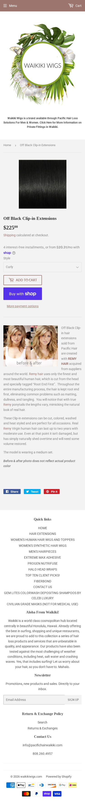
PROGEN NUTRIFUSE (43, 563)
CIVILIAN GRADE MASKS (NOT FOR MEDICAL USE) (42, 604)
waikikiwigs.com (31, 776)
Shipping (9, 235)
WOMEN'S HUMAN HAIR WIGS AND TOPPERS (43, 540)
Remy (7, 404)
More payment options (23, 306)
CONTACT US (42, 587)
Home (7, 145)
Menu (13, 6)
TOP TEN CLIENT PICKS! (42, 575)
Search (42, 722)
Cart (78, 6)
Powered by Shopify (58, 776)
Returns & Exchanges (43, 728)
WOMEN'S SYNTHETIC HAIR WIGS (42, 545)
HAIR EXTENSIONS (42, 534)
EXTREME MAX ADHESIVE (42, 557)
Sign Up (73, 700)
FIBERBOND (42, 581)
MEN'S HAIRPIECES (42, 551)
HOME (42, 528)
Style (6, 258)
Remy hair (36, 374)
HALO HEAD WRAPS (42, 569)
